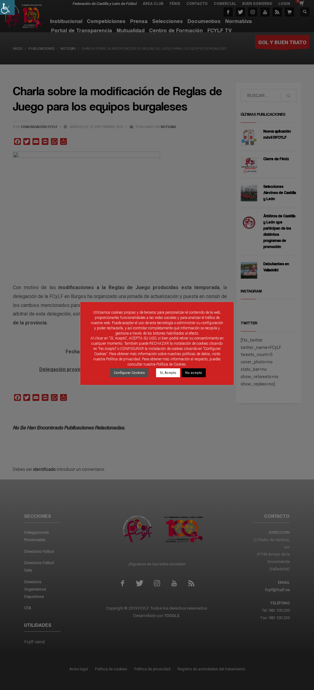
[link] (7, 7)
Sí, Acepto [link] (168, 373)
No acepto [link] (193, 373)
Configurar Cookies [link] (129, 373)
